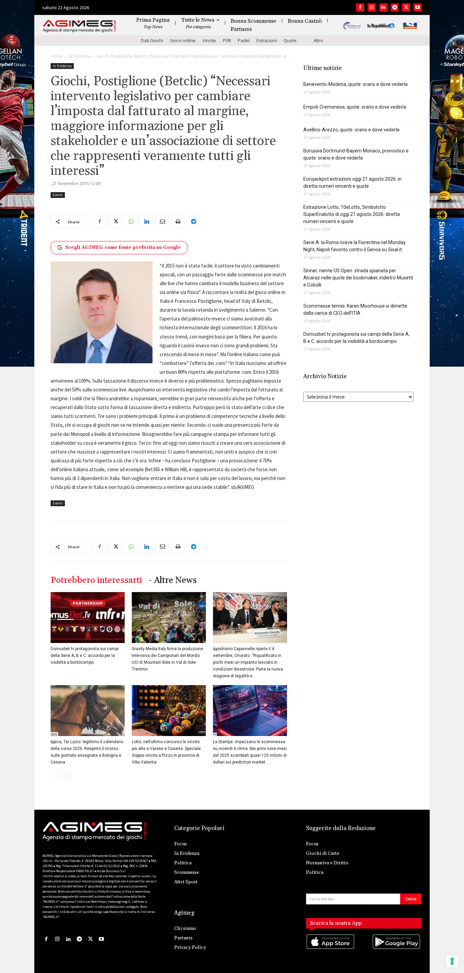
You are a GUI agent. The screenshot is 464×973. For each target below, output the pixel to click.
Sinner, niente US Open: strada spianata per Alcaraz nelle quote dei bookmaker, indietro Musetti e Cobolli (358, 278)
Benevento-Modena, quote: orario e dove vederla (355, 84)
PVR (227, 40)
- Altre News (173, 580)
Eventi (58, 194)
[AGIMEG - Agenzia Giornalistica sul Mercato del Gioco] (79, 26)
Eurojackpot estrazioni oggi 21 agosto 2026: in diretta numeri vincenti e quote (352, 182)
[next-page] (65, 775)
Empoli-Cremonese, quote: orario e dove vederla (354, 107)
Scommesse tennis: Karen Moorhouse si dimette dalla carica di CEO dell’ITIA (355, 309)
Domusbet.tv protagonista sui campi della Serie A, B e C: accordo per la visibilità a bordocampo (85, 655)
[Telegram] (395, 7)
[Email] (162, 221)
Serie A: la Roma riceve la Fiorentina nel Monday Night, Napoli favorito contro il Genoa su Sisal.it (354, 246)
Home (57, 56)
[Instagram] (372, 7)
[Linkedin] (383, 7)
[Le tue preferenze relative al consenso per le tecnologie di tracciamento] (452, 961)
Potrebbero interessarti (96, 580)
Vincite (209, 40)
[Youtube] (417, 7)
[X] (406, 7)
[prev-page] (55, 775)
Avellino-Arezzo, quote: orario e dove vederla (351, 129)
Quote (290, 40)
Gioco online (183, 40)
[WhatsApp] (131, 221)
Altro (318, 40)
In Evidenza (79, 56)
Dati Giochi (152, 40)
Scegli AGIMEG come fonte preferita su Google (123, 247)
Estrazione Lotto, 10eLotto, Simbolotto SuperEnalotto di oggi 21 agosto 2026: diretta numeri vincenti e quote (351, 214)
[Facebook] (360, 7)
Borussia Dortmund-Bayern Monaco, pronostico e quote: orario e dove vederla (356, 154)
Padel (244, 40)
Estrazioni (266, 40)
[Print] (177, 221)
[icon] (331, 948)
